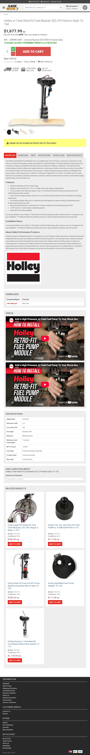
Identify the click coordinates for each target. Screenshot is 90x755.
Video (33, 155)
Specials (6, 727)
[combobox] (45, 478)
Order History (7, 741)
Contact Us (46, 1)
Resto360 (6, 683)
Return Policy (7, 686)
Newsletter (6, 746)
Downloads (23, 155)
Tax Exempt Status (9, 691)
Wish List (6, 743)
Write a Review (29, 61)
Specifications (44, 155)
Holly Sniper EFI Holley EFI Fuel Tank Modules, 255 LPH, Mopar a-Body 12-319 (23, 527)
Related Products (74, 155)
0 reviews (18, 61)
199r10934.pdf (12, 303)
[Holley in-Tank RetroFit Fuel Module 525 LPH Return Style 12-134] (44, 100)
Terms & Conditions (9, 702)
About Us (6, 695)
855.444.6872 (34, 1)
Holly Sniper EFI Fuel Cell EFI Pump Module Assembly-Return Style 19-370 (23, 586)
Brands (5, 723)
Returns (5, 714)
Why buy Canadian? (9, 693)
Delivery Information (9, 698)
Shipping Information (10, 688)
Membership (7, 748)
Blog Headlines (8, 730)
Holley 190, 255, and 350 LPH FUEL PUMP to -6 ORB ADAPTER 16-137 (64, 526)
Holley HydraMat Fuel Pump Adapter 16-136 (61, 584)
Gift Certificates (8, 725)
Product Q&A (58, 155)
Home (6, 14)
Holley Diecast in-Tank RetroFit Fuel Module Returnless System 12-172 (24, 644)
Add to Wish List (46, 61)
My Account (7, 738)
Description (10, 155)
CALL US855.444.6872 (46, 69)
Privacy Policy (7, 700)
